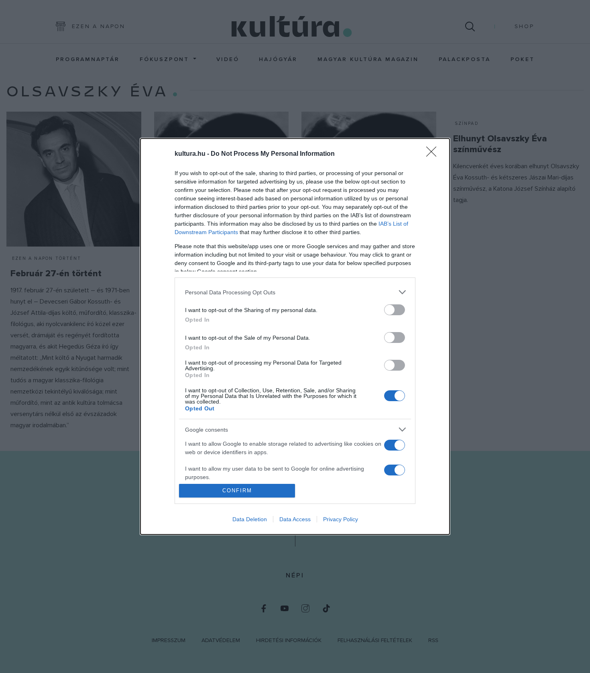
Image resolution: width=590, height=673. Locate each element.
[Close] (433, 154)
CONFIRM (237, 490)
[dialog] (295, 336)
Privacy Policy (340, 519)
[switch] (394, 309)
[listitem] (295, 292)
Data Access (295, 519)
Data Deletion (249, 519)
